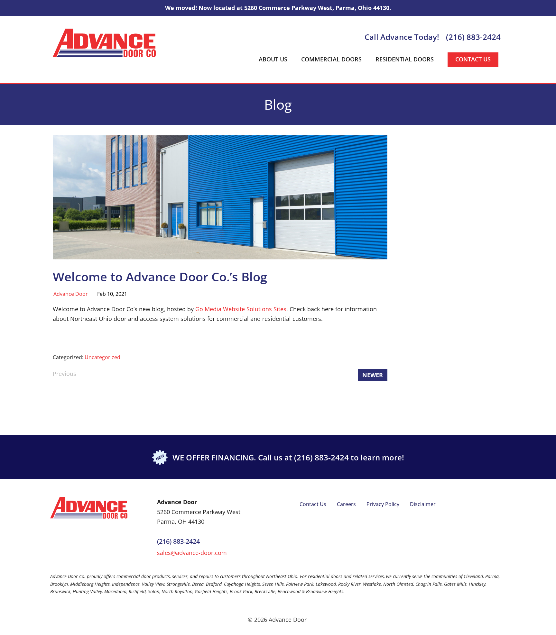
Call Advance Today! (402, 37)
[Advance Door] (104, 42)
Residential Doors (404, 59)
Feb (101, 293)
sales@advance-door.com (192, 553)
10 (110, 293)
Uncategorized (102, 357)
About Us (273, 59)
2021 (121, 293)
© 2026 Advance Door (277, 619)
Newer (372, 375)
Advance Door (70, 293)
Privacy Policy (382, 504)
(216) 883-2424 (473, 37)
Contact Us (473, 59)
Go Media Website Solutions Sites (240, 309)
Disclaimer (423, 504)
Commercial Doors (331, 59)
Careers (346, 504)
